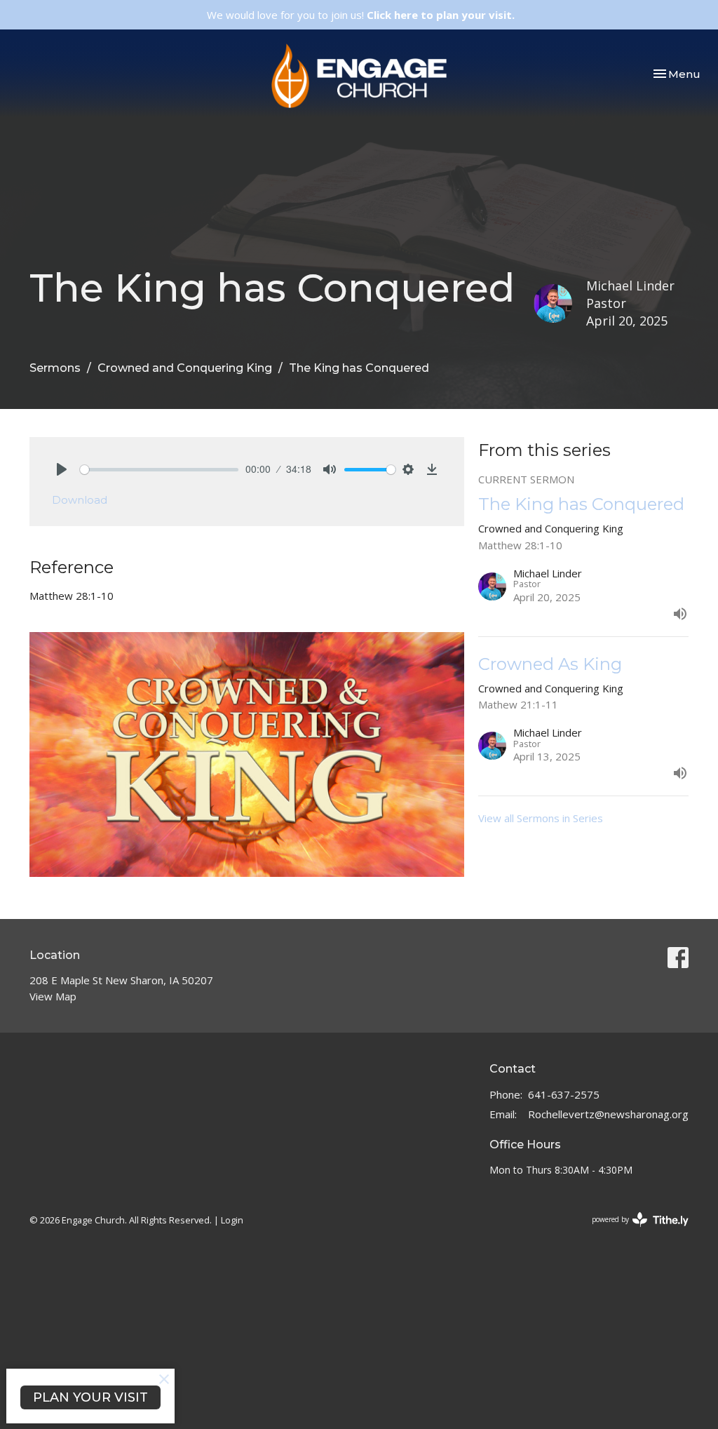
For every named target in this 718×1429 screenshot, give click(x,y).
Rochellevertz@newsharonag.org (608, 1114)
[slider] (159, 469)
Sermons (55, 368)
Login (232, 1220)
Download (79, 499)
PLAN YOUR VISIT (90, 1397)
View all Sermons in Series (540, 818)
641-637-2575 (564, 1094)
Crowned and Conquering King (184, 368)
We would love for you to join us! (361, 15)
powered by (633, 1231)
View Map (52, 996)
